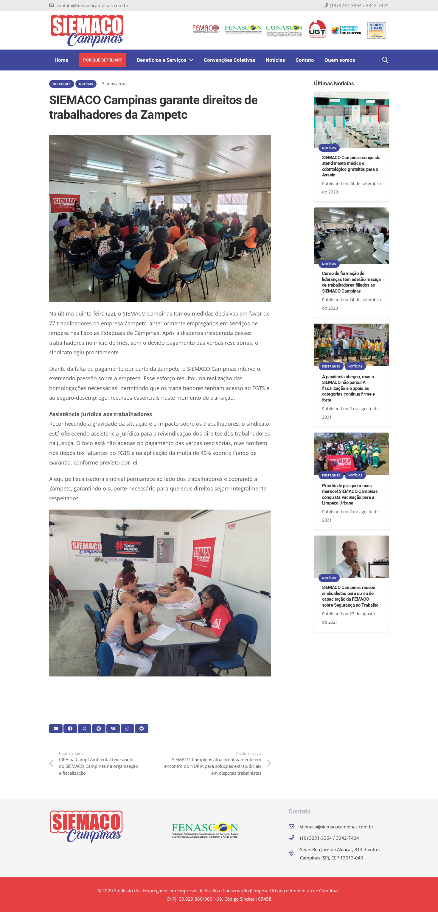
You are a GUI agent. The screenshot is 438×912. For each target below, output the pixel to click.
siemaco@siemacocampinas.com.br (336, 827)
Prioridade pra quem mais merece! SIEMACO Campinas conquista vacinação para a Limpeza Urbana (350, 494)
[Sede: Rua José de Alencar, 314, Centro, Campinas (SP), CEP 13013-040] (294, 853)
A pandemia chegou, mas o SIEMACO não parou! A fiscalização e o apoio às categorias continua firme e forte (348, 388)
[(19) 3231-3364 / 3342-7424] (294, 838)
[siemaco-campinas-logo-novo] (87, 30)
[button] (385, 60)
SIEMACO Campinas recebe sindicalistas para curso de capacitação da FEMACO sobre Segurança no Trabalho (350, 596)
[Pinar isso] (98, 728)
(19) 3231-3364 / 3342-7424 (329, 838)
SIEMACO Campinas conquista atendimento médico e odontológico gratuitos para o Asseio (351, 166)
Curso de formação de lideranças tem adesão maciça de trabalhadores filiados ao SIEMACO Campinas (351, 282)
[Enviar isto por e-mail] (56, 728)
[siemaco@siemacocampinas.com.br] (294, 826)
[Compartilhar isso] (70, 728)
